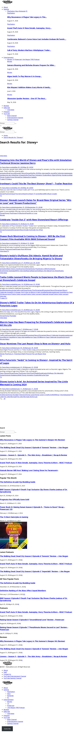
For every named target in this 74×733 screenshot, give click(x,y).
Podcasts (7, 112)
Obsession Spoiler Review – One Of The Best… (26, 98)
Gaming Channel (12, 120)
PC (8, 698)
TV (6, 179)
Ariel (1, 395)
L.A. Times (14, 354)
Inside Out (27, 230)
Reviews (6, 106)
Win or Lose (33, 213)
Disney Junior (30, 395)
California (19, 290)
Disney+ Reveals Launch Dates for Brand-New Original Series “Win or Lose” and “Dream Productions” (35, 202)
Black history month (13, 269)
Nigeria (28, 271)
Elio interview (43, 173)
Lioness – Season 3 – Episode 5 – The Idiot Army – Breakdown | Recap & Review (33, 455)
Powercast (10, 706)
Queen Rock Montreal (23, 249)
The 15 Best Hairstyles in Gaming (14, 517)
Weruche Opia (44, 375)
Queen (14, 249)
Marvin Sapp (8, 337)
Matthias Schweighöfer (20, 175)
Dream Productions (19, 213)
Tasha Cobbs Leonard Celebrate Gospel (39, 294)
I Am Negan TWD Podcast (16, 708)
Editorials (7, 108)
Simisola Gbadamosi (11, 375)
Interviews (10, 110)
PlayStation (11, 13)
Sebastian (67, 395)
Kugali (41, 373)
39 (4, 399)
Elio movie (51, 173)
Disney (28, 173)
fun (50, 269)
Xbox (9, 694)
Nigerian (34, 271)
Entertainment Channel (15, 118)
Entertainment (8, 57)
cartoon (23, 269)
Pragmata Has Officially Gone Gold (14, 499)
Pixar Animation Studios (40, 175)
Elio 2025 (36, 173)
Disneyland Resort (18, 230)
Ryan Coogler (52, 194)
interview (64, 173)
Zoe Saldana (24, 177)
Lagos (45, 373)
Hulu (9, 354)
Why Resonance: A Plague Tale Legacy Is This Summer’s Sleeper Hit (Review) (32, 440)
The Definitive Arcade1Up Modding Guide (17, 482)
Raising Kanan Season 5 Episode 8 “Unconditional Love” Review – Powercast (32, 619)
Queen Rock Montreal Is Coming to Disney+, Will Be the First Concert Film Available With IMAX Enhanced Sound (32, 238)
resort (9, 294)
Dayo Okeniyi (4, 373)
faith (45, 292)
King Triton (60, 395)
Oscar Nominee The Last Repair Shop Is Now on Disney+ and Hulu (35, 343)
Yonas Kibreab (15, 177)
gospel (52, 292)
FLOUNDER (52, 395)
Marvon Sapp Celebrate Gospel (50, 337)
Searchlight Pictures (24, 354)
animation (3, 173)
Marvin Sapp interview (20, 337)
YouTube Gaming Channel (12, 678)
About (6, 7)
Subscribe (7, 729)
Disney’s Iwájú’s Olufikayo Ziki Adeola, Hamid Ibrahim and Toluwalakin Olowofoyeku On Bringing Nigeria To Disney (31, 257)
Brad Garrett (11, 173)
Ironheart (23, 194)
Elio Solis (58, 173)
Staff (5, 672)
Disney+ (24, 373)
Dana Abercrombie (8, 167)
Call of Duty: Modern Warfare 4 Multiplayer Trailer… (29, 50)
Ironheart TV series (33, 194)
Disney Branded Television (17, 395)
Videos (9, 179)
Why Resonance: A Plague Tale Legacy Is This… (27, 17)
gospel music (59, 292)
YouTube (7, 114)
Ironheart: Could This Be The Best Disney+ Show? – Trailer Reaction (36, 183)
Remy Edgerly (52, 175)
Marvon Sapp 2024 (34, 337)
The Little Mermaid (9, 397)
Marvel (42, 194)
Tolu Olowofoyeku (57, 271)
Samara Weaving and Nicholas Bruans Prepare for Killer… (31, 65)
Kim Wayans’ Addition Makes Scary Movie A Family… (29, 87)
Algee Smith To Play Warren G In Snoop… (24, 76)
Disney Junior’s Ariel (41, 395)
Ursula (35, 397)
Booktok (6, 290)
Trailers (2, 179)
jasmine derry (7, 175)
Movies (9, 61)
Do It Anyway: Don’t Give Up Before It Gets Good (28, 292)
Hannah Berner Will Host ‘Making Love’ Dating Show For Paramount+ (29, 470)
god (48, 292)
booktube (12, 290)
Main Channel (12, 116)
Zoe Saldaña (32, 177)
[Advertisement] (33, 150)
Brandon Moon (20, 173)
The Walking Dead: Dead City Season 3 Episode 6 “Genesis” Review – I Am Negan (34, 447)
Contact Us (7, 674)
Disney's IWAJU (43, 269)
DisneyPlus (3, 194)
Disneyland (8, 230)
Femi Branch (31, 373)
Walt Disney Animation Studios (28, 375)
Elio (31, 173)
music (10, 249)
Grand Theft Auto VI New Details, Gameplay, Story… (29, 28)
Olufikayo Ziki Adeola (44, 271)
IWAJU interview (20, 271)
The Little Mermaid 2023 (24, 397)
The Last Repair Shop (38, 354)
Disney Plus (8, 213)
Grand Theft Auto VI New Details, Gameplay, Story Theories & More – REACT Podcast (36, 463)
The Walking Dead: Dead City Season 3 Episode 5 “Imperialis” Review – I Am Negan (35, 571)
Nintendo (10, 696)
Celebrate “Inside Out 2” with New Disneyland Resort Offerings (34, 219)
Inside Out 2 (35, 230)
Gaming (6, 9)
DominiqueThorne (13, 194)
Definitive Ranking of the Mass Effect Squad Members (23, 590)
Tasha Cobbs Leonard (18, 294)
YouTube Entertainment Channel (15, 676)
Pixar (30, 175)
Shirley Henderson (63, 175)
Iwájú (13, 271)
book (2, 290)
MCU (46, 194)
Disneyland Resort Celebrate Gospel (51, 335)
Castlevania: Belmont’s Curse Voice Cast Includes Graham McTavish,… (36, 39)
